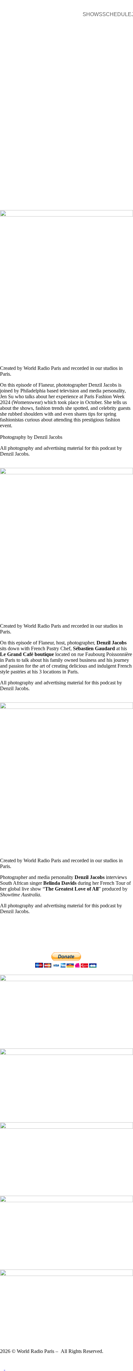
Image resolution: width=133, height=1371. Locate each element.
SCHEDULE (116, 14)
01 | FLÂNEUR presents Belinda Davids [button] (58, 847)
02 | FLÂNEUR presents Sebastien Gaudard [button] (64, 613)
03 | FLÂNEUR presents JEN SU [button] (47, 355)
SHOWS (92, 14)
